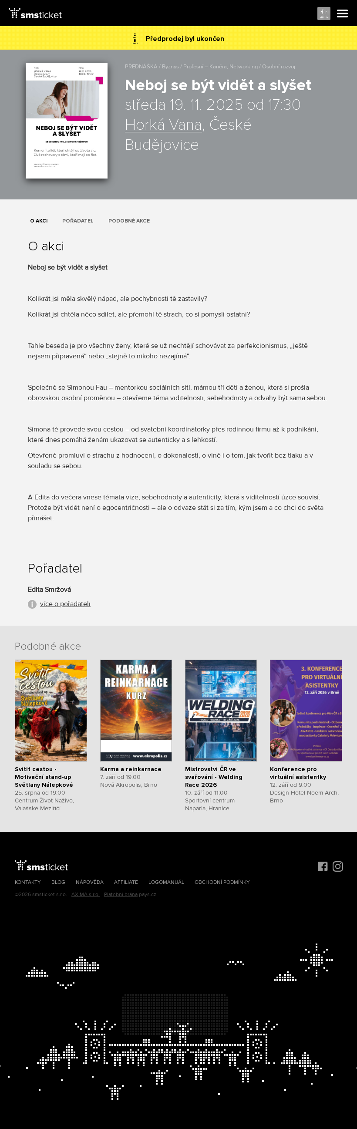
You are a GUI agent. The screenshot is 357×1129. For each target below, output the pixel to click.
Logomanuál (166, 882)
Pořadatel (78, 221)
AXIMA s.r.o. (85, 894)
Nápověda (90, 882)
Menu (342, 14)
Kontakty (28, 882)
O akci (38, 221)
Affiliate (126, 882)
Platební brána (121, 894)
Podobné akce (129, 221)
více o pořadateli (65, 604)
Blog (58, 882)
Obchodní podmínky (222, 882)
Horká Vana (163, 125)
